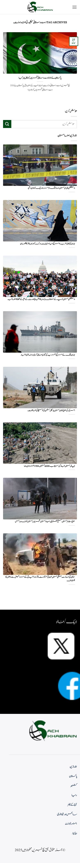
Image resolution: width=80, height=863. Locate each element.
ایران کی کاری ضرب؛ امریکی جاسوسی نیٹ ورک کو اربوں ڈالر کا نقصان (47, 244)
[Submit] (7, 124)
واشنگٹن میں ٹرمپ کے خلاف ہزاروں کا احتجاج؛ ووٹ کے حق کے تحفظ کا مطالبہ (41, 299)
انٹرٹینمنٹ (71, 824)
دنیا (74, 795)
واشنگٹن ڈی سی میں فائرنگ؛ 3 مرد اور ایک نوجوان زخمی (51, 188)
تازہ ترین (73, 767)
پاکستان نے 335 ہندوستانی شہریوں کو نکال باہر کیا (40, 78)
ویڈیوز (74, 833)
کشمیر (74, 785)
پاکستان (73, 776)
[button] (74, 7)
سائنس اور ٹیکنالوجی (67, 814)
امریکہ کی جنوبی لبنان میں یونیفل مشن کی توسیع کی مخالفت (51, 410)
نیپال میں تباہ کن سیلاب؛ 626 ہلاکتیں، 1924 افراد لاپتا (49, 466)
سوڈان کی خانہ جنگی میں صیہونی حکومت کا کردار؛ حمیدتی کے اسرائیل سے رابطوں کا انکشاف (40, 578)
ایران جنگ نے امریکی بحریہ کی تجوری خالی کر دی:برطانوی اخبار (48, 355)
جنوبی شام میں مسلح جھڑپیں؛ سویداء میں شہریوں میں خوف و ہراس (45, 521)
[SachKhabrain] (40, 7)
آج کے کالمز (72, 804)
